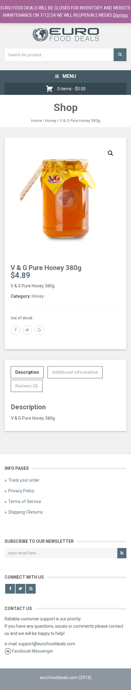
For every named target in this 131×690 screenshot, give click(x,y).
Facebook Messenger (32, 651)
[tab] (27, 372)
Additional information (75, 372)
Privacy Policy (21, 490)
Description (27, 372)
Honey (50, 120)
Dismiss (120, 15)
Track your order (24, 480)
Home (36, 120)
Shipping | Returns (25, 512)
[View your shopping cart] (51, 89)
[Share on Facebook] (15, 330)
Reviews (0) (26, 385)
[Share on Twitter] (27, 330)
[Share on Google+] (39, 330)
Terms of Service (24, 501)
